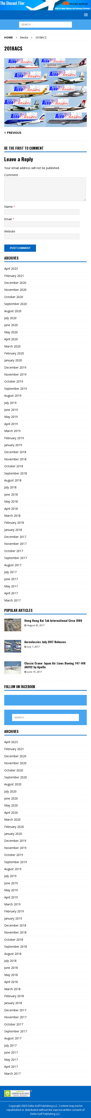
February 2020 (14, 353)
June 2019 (11, 410)
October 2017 (13, 551)
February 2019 (14, 438)
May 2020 (11, 332)
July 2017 (10, 572)
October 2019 (13, 381)
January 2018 (13, 530)
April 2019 (11, 424)
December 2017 (15, 537)
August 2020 (12, 311)
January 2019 (13, 445)
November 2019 (15, 374)
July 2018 (10, 487)
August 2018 (12, 480)
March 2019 (12, 431)
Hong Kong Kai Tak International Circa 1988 (53, 620)
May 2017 (11, 586)
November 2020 (15, 290)
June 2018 (11, 494)
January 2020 (13, 360)
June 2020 (11, 325)
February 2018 (14, 523)
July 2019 (10, 403)
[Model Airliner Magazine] (45, 8)
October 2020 (13, 297)
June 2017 (11, 579)
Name (9, 207)
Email (8, 219)
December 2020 (15, 283)
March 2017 (12, 600)
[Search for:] (45, 24)
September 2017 (15, 558)
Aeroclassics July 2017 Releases (45, 642)
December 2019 (15, 367)
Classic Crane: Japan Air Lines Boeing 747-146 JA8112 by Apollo (54, 665)
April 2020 (11, 339)
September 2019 (15, 389)
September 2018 (15, 473)
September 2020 (15, 304)
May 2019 (11, 417)
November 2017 (15, 544)
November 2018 (15, 459)
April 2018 (11, 509)
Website (9, 231)
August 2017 (12, 565)
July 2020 (10, 318)
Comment (11, 175)
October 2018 (13, 466)
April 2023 (11, 269)
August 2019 (12, 396)
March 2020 (12, 346)
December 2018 (15, 452)
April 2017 (11, 593)
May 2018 (11, 501)
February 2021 (14, 276)
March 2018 (12, 516)
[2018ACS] (45, 125)
